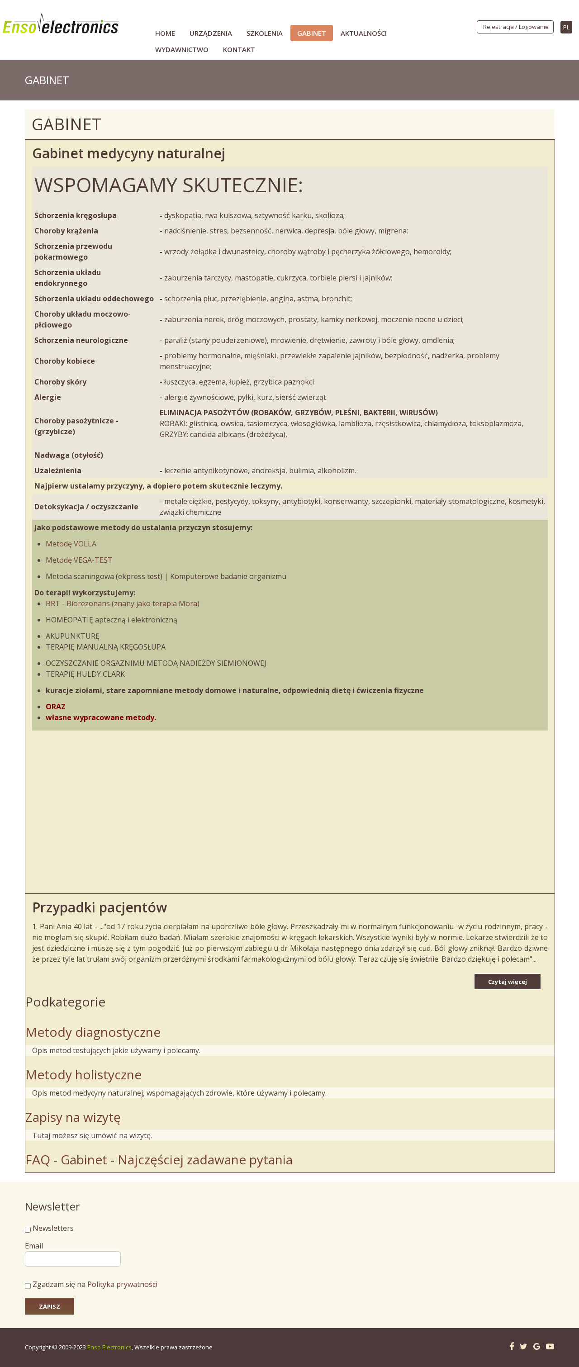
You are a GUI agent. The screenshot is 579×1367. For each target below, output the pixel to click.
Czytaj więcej (507, 982)
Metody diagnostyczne (93, 1031)
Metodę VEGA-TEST (79, 560)
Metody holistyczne (83, 1074)
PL (566, 27)
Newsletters (53, 1228)
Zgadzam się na (94, 1284)
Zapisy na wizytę (73, 1116)
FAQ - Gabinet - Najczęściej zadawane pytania (159, 1159)
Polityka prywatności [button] (122, 1284)
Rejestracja (498, 27)
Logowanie (534, 27)
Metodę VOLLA (71, 544)
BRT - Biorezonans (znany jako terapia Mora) (122, 603)
